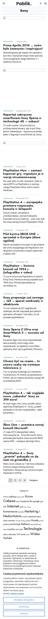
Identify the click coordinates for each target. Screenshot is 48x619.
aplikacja (13, 496)
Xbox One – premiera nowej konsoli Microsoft (23, 426)
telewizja (12, 534)
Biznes (29, 496)
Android (6, 497)
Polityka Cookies (17, 593)
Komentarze (10, 511)
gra (41, 501)
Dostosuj (24, 606)
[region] (24, 594)
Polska (23, 521)
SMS (17, 529)
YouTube (7, 538)
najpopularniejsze (34, 516)
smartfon (11, 529)
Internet (13, 506)
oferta (5, 520)
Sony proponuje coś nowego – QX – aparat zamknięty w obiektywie (23, 301)
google (36, 501)
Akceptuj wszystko (24, 600)
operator (11, 520)
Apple (19, 497)
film (31, 501)
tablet (21, 529)
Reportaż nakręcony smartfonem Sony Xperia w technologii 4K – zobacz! (22, 118)
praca (41, 521)
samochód (34, 524)
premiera (6, 524)
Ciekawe (9, 500)
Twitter (28, 535)
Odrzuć (24, 613)
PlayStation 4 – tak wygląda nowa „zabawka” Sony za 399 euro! (23, 396)
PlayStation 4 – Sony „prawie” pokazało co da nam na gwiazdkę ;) (20, 456)
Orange (18, 521)
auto (22, 497)
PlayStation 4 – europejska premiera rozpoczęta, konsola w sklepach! (22, 205)
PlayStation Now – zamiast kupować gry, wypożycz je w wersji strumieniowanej (23, 174)
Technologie (32, 528)
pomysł (28, 520)
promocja (15, 524)
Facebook (24, 501)
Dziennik (8, 41)
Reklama (25, 524)
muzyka (25, 516)
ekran (18, 502)
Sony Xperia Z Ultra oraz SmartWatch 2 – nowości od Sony (23, 333)
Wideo (35, 533)
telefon (5, 534)
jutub (22, 506)
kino (25, 507)
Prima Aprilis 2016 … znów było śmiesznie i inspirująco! (23, 47)
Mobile (16, 516)
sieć (40, 524)
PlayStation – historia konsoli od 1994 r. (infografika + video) (18, 269)
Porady (35, 520)
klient (29, 507)
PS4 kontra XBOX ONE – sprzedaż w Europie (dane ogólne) (21, 237)
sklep (4, 529)
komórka (21, 512)
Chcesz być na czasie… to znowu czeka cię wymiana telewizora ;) (21, 364)
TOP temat (21, 534)
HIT (5, 506)
